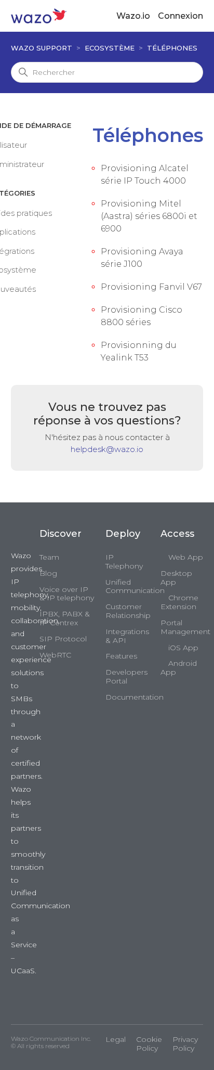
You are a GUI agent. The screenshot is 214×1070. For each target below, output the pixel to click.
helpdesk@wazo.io (107, 449)
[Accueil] (38, 15)
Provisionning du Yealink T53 (139, 351)
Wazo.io (133, 16)
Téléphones (172, 48)
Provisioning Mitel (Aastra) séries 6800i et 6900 (149, 216)
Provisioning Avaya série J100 (142, 258)
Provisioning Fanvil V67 (151, 287)
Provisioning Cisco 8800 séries (141, 316)
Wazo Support (41, 48)
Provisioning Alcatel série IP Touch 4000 (145, 174)
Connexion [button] (180, 16)
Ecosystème (110, 48)
